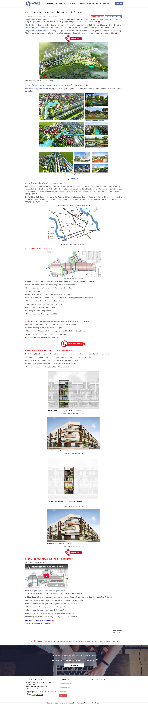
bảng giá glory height (81, 641)
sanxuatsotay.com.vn (32, 700)
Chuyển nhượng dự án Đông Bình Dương (40, 19)
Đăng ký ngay (74, 665)
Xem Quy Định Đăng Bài (113, 17)
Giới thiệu (50, 3)
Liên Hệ (106, 3)
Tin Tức (99, 3)
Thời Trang (90, 3)
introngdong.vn (31, 698)
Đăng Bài (119, 3)
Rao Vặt (75, 3)
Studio (82, 3)
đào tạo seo (53, 691)
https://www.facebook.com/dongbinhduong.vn (51, 591)
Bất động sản (60, 3)
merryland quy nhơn (68, 641)
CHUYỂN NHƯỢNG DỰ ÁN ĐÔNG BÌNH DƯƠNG (45, 85)
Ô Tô (69, 3)
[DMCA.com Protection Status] (37, 695)
